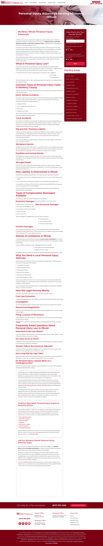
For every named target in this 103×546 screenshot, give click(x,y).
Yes (68, 50)
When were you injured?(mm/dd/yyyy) (72, 37)
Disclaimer (81, 541)
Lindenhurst (51, 539)
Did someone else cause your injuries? (74, 47)
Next (75, 63)
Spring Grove (63, 537)
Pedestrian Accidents (72, 100)
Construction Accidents (72, 94)
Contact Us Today (96, 1)
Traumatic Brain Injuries (25, 427)
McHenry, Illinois (28, 462)
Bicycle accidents (23, 420)
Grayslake (81, 532)
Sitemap (76, 541)
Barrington (27, 534)
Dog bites (21, 422)
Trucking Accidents (71, 103)
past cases (38, 432)
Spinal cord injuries (23, 426)
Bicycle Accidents (71, 97)
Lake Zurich (33, 536)
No (72, 50)
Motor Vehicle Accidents (25, 417)
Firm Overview (33, 2)
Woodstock (19, 534)
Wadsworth (30, 539)
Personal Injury (42, 2)
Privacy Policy (70, 541)
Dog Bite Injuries (70, 91)
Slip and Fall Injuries (71, 109)
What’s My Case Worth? (78, 505)
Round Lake (40, 536)
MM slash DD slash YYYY (72, 43)
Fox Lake (50, 537)
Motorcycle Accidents (72, 106)
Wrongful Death (70, 85)
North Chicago (20, 537)
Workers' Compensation (51, 532)
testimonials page (33, 434)
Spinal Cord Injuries (71, 112)
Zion (25, 537)
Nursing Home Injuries (72, 88)
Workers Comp (51, 2)
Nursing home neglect (24, 424)
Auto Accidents (70, 82)
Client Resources (61, 2)
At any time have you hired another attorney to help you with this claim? (75, 56)
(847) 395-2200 (96, 4)
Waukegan (76, 532)
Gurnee (28, 536)
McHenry (45, 536)
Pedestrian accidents (24, 418)
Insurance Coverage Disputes (74, 118)
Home (26, 2)
